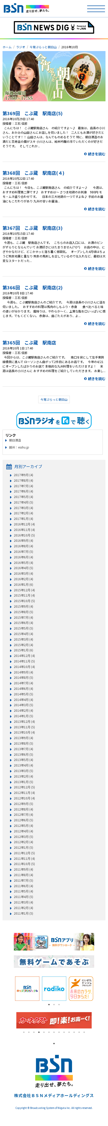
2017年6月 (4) (23, 491)
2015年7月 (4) (23, 617)
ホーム (7, 47)
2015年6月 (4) (23, 623)
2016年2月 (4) (23, 579)
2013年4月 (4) (23, 765)
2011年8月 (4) (23, 875)
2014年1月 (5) (23, 716)
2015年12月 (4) (24, 590)
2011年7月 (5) (23, 880)
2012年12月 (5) (24, 787)
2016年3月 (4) (23, 573)
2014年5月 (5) (23, 694)
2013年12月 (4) (24, 721)
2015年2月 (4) (23, 645)
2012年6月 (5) (23, 820)
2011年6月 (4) (23, 886)
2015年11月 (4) (24, 595)
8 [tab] (59, 1032)
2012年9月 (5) (23, 804)
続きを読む (96, 153)
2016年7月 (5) (23, 552)
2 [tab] (54, 1004)
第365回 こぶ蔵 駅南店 (29, 342)
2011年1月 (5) (23, 913)
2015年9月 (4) (23, 606)
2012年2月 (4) (23, 842)
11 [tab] (74, 1032)
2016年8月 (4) (23, 546)
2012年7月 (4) (23, 815)
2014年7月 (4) (23, 683)
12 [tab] (79, 1032)
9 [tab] (64, 1032)
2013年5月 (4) (23, 760)
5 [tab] (43, 1032)
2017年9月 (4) (23, 475)
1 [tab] (48, 1004)
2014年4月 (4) (23, 700)
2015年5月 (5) (23, 628)
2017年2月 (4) (23, 513)
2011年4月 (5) (23, 897)
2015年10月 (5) (24, 601)
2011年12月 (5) (24, 853)
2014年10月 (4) (24, 667)
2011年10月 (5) (24, 864)
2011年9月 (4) (23, 869)
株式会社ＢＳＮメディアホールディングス (54, 1095)
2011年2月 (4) (23, 908)
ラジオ (20, 47)
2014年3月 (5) (23, 705)
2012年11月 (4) (24, 793)
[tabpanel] (27, 988)
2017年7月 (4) (23, 486)
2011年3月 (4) (23, 902)
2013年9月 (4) (23, 738)
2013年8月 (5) (23, 743)
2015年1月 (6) (23, 650)
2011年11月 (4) (24, 859)
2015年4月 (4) (23, 634)
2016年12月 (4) (24, 524)
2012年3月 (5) (23, 837)
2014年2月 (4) (23, 710)
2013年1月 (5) (23, 782)
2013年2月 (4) (23, 776)
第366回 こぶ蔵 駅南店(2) (33, 287)
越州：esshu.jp (19, 447)
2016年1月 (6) (23, 584)
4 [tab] (38, 1032)
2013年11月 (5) (24, 727)
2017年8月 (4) (23, 480)
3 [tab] (59, 1004)
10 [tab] (69, 1032)
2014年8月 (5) (23, 677)
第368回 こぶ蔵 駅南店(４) (33, 172)
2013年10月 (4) (24, 732)
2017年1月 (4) (23, 519)
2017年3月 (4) (23, 508)
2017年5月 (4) (23, 497)
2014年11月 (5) (24, 661)
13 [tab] (84, 1032)
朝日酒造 (15, 440)
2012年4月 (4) (23, 831)
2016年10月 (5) (24, 535)
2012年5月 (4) (23, 826)
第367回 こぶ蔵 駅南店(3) (33, 227)
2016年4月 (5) (23, 568)
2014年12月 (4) (24, 656)
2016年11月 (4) (24, 530)
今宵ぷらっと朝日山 (43, 47)
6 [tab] (48, 1032)
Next (97, 988)
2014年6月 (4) (23, 689)
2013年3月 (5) (23, 771)
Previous (10, 988)
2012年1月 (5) (23, 847)
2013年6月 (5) (23, 754)
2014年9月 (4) (23, 672)
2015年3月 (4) (23, 639)
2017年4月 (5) (23, 502)
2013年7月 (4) (23, 749)
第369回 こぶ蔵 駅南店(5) (33, 113)
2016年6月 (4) (23, 557)
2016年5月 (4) (23, 563)
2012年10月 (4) (24, 798)
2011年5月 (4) (23, 891)
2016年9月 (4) (23, 540)
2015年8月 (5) (23, 612)
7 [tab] (54, 1032)
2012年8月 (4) (23, 809)
